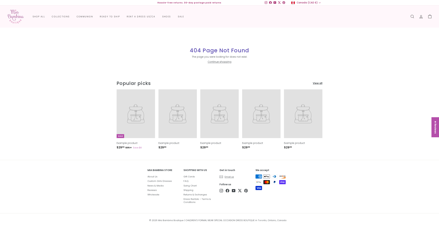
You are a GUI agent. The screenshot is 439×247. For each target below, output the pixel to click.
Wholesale (153, 194)
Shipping (188, 190)
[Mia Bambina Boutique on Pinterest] (246, 190)
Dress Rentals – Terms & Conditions (197, 200)
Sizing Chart (190, 185)
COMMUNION (85, 16)
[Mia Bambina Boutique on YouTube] (233, 190)
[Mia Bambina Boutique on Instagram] (221, 190)
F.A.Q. (186, 181)
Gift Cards (189, 176)
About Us (152, 176)
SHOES (166, 16)
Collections (61, 16)
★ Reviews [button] (435, 127)
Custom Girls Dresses (159, 181)
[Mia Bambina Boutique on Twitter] (240, 190)
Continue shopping (219, 61)
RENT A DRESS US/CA (141, 16)
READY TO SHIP (110, 16)
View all (317, 83)
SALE (181, 16)
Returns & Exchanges (195, 194)
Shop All (39, 16)
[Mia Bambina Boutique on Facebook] (227, 190)
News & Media (155, 185)
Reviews (152, 190)
